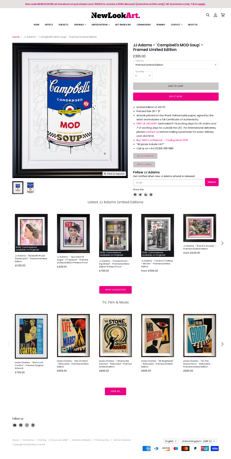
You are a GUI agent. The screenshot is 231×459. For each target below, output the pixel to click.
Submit (212, 182)
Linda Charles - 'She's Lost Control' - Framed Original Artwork (29, 365)
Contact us (28, 440)
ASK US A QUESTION (145, 156)
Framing (160, 24)
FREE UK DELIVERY (146, 123)
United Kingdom (197, 441)
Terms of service (122, 440)
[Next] (222, 243)
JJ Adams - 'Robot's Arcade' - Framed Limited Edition (199, 247)
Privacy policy (102, 440)
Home (36, 24)
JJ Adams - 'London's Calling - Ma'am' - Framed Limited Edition (157, 263)
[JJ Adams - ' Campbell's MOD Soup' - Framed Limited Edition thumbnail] (18, 187)
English (169, 441)
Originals (79, 24)
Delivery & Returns (81, 440)
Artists (49, 24)
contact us (152, 132)
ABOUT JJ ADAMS (144, 164)
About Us (192, 24)
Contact (176, 24)
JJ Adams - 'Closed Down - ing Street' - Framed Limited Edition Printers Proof (114, 263)
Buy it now (175, 96)
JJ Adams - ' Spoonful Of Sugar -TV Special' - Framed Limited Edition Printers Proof (72, 259)
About (15, 440)
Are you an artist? (59, 440)
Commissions (144, 24)
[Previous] (9, 243)
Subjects (63, 24)
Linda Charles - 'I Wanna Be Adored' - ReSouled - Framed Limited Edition (115, 363)
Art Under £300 (123, 24)
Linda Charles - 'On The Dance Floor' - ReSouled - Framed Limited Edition (197, 363)
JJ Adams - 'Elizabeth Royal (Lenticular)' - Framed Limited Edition (31, 258)
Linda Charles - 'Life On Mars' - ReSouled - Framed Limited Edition (72, 363)
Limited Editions (99, 24)
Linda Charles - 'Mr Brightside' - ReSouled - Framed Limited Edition (157, 363)
